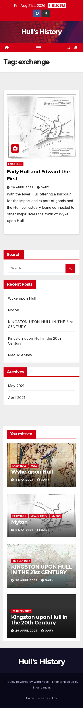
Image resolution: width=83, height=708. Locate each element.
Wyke (34, 465)
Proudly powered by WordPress (27, 681)
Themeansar (41, 687)
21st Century (21, 561)
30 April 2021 (26, 580)
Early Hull (15, 164)
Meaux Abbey (20, 355)
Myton (13, 310)
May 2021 (16, 386)
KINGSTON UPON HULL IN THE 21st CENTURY (41, 569)
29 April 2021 (26, 630)
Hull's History (41, 32)
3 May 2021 (24, 479)
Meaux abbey (39, 516)
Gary (45, 187)
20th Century (21, 611)
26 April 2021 (22, 187)
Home (30, 698)
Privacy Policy (47, 698)
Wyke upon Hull (22, 298)
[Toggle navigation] (38, 48)
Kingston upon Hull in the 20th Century (39, 620)
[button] (68, 47)
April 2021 (16, 397)
